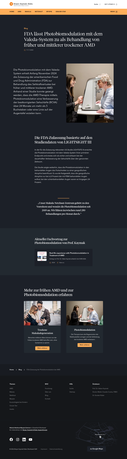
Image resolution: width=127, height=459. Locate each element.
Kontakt (47, 399)
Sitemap (72, 392)
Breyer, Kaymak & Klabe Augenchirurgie (35, 430)
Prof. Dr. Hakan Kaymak (100, 388)
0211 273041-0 (110, 4)
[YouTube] (30, 439)
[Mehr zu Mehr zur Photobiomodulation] (84, 313)
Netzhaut (39, 11)
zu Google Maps (96, 449)
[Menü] (113, 11)
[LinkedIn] (24, 439)
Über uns (48, 392)
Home (12, 11)
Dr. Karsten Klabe (98, 395)
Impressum (44, 449)
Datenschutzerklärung (56, 449)
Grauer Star (61, 11)
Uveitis (12, 409)
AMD (19, 11)
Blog (20, 370)
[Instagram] (17, 439)
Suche (96, 4)
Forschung (48, 388)
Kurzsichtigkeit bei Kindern (19, 402)
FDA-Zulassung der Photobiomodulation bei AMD (43, 370)
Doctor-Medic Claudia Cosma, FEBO (105, 392)
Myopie (49, 11)
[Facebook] (11, 439)
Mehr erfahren (42, 348)
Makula (28, 11)
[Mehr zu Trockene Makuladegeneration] (42, 313)
